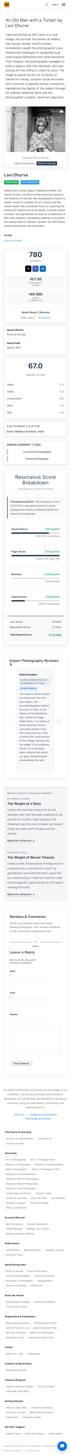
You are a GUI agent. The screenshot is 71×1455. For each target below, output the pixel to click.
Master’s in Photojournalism (49, 1164)
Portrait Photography (37, 458)
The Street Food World (17, 1391)
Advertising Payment (16, 1370)
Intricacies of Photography (19, 1280)
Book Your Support (34, 1433)
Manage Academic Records (20, 1233)
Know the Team (39, 1198)
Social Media (55, 1433)
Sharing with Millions (44, 1302)
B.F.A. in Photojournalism (42, 1159)
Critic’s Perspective (44, 1276)
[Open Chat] (62, 1446)
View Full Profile (13, 240)
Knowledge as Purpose (38, 1118)
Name (12, 973)
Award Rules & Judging (17, 1302)
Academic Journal (54, 1250)
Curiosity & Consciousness (19, 1138)
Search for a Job (14, 1353)
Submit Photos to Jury (17, 1328)
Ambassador (33, 1353)
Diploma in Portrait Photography (22, 1179)
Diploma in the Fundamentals (21, 1174)
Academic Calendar (16, 1203)
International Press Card (40, 1337)
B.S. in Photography (16, 1159)
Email (12, 995)
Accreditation (58, 1198)
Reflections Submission (42, 1332)
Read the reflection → (21, 840)
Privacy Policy (33, 1450)
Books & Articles (32, 1250)
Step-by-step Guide (16, 1407)
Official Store (12, 1250)
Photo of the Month (37, 1271)
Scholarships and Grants (18, 1193)
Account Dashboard (37, 1224)
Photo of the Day (14, 1271)
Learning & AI (44, 1138)
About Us (19, 1114)
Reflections (36, 1285)
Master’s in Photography (18, 1164)
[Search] (46, 4)
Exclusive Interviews (16, 1285)
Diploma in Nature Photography (22, 1183)
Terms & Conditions (12, 1450)
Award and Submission (41, 1412)
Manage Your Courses (38, 1228)
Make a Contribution (16, 1207)
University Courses (15, 1412)
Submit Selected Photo (45, 1328)
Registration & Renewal (17, 1323)
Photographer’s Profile (45, 1323)
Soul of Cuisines (46, 1386)
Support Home (13, 1433)
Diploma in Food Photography (21, 1188)
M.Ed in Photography (16, 1169)
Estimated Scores (15, 1337)
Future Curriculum (15, 1143)
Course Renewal (14, 1228)
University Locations (16, 1198)
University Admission (42, 1407)
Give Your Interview (16, 1332)
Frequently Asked (32, 1417)
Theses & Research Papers (19, 1386)
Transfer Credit (43, 1193)
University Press (14, 1254)
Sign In (55, 4)
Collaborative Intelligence (43, 1114)
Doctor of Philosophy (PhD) (45, 1169)
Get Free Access (14, 1224)
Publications (12, 1417)
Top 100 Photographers (18, 1276)
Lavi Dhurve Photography (37, 451)
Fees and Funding (39, 1203)
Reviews (46, 317)
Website (14, 1014)
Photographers (45, 1280)
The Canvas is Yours (16, 1306)
